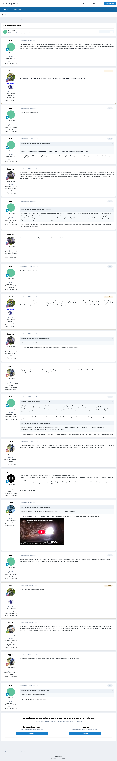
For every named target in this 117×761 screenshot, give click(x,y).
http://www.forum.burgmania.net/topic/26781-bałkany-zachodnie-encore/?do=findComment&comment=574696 (53, 78)
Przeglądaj (6, 9)
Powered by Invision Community (58, 758)
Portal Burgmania (18, 9)
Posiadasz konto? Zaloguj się (92, 3)
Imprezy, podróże (25, 33)
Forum (4, 14)
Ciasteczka (58, 756)
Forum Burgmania (9, 3)
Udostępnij (93, 32)
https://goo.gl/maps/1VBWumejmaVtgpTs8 (81, 48)
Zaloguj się (85, 733)
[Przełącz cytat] (22, 143)
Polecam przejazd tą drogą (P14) (30, 516)
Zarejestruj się (110, 3)
